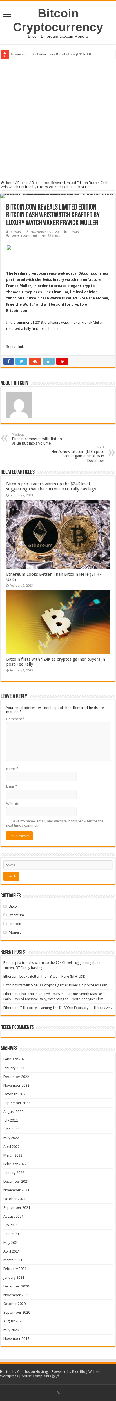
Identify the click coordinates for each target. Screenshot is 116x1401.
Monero (15, 932)
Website (12, 804)
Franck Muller (92, 322)
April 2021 (11, 1251)
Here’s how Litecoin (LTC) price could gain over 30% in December (77, 454)
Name (12, 769)
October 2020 (14, 1304)
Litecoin (15, 924)
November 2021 (16, 1190)
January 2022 (13, 1173)
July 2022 (10, 1120)
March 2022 (12, 1155)
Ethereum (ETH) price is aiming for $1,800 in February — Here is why (57, 1008)
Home (9, 183)
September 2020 (16, 1312)
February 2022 (14, 1164)
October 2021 (14, 1199)
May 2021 (11, 1242)
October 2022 (14, 1094)
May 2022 (11, 1138)
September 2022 (16, 1103)
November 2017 (16, 1338)
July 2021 (10, 1225)
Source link (15, 346)
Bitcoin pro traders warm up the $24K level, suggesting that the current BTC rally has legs (51, 486)
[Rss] (58, 1392)
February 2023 (14, 1059)
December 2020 (16, 1286)
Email (11, 786)
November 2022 (16, 1085)
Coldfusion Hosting (32, 1371)
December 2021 (16, 1181)
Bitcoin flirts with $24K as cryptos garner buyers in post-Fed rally (55, 985)
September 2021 (16, 1208)
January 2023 (13, 1068)
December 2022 (16, 1077)
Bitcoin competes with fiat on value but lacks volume (37, 439)
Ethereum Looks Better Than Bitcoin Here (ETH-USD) (52, 54)
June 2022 (11, 1129)
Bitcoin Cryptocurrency (58, 20)
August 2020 (13, 1321)
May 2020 (11, 1330)
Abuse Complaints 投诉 (40, 1376)
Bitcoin (22, 183)
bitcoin (16, 232)
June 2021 (11, 1234)
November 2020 (16, 1295)
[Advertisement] (58, 120)
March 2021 (12, 1260)
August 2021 (13, 1216)
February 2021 (14, 1269)
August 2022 (13, 1111)
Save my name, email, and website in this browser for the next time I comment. (54, 823)
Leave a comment (24, 235)
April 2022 (11, 1146)
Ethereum (16, 915)
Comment (15, 719)
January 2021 (13, 1277)
